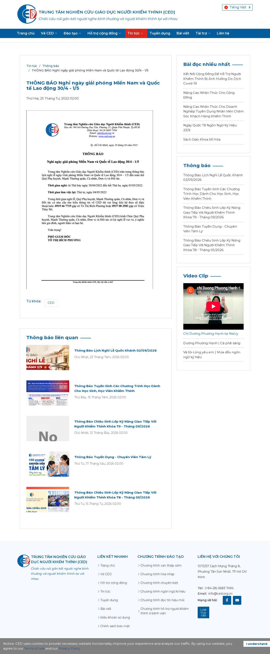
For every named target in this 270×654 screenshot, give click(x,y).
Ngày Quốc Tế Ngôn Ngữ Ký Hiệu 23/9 (210, 127)
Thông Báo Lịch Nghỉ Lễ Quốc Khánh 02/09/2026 (115, 350)
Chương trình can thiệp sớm (161, 565)
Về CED (106, 574)
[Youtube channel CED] (237, 600)
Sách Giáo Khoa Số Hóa (201, 139)
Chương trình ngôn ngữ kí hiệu (162, 591)
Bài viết (105, 609)
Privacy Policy (69, 648)
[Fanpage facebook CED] (227, 600)
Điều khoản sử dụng (115, 617)
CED (51, 303)
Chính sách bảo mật (115, 626)
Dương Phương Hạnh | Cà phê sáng (211, 343)
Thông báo (50, 66)
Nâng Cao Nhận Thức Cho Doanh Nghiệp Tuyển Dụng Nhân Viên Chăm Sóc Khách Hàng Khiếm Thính (213, 111)
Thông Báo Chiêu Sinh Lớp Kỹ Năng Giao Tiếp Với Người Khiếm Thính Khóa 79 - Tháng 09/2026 (211, 212)
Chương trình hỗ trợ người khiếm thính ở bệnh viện (164, 611)
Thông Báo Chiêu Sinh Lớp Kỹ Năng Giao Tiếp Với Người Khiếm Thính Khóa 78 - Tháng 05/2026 (211, 245)
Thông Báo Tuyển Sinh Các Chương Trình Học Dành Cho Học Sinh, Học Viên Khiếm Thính (211, 194)
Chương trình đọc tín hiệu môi (162, 600)
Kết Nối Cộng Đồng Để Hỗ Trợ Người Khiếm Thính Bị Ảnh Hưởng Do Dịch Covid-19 (212, 78)
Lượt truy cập (203, 612)
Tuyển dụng (109, 600)
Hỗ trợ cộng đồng (113, 583)
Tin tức (31, 66)
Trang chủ (107, 565)
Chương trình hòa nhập (157, 574)
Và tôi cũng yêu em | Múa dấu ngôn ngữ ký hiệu (211, 354)
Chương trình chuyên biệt (159, 583)
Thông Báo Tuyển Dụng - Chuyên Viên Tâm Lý (112, 457)
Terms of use (34, 648)
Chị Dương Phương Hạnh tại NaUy (210, 334)
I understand (256, 644)
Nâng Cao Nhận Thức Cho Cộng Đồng (209, 95)
